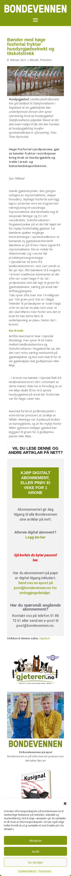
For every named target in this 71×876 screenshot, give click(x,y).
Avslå (35, 851)
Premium (46, 60)
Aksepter (35, 840)
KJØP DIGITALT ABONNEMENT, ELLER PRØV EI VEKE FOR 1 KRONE (35, 483)
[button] (65, 804)
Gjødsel (44, 638)
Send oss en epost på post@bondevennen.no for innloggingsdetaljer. (35, 588)
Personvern (44, 871)
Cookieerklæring (27, 871)
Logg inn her (35, 537)
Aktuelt (34, 60)
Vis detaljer (35, 862)
